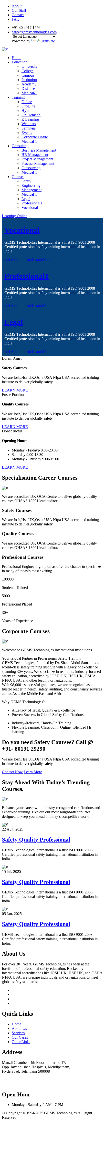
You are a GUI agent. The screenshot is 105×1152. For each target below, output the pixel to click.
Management (31, 190)
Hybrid (26, 110)
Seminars (28, 128)
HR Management (34, 155)
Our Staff (19, 10)
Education (19, 62)
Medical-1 (29, 93)
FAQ (16, 19)
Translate (48, 41)
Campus (27, 75)
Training (18, 97)
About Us (19, 1028)
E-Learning (30, 119)
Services (18, 1033)
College (27, 71)
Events (26, 133)
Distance (28, 88)
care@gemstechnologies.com (34, 32)
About (16, 6)
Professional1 (31, 203)
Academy (28, 84)
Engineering (30, 185)
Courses (18, 177)
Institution (29, 80)
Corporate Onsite (34, 137)
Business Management (38, 150)
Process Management (37, 163)
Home (16, 58)
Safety (26, 181)
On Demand (31, 115)
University (29, 66)
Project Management (37, 159)
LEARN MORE (15, 390)
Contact (18, 15)
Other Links (21, 1042)
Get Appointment (17, 259)
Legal (25, 199)
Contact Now (12, 772)
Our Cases (20, 1037)
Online (26, 102)
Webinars (28, 124)
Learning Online (14, 216)
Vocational (29, 207)
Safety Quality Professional (36, 839)
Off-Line (28, 106)
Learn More (41, 259)
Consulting (20, 146)
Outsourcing (31, 168)
